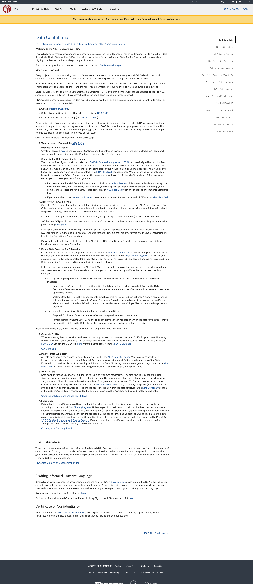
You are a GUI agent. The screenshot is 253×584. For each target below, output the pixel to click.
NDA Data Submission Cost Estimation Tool (57, 463)
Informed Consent (63, 44)
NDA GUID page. (123, 344)
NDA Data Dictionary (118, 252)
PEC (249, 2)
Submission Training (115, 44)
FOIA (126, 573)
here (63, 151)
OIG (134, 573)
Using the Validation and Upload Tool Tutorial (64, 396)
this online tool (120, 183)
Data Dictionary (150, 388)
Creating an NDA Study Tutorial (57, 428)
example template (105, 384)
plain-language (118, 482)
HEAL (232, 2)
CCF (203, 2)
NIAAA (221, 2)
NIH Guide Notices (156, 533)
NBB (241, 2)
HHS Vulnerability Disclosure (152, 573)
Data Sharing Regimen (136, 256)
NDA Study (61, 225)
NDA (182, 2)
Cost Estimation (43, 44)
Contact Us (158, 566)
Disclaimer (145, 566)
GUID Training (48, 349)
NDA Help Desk (104, 172)
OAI (211, 2)
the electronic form (82, 197)
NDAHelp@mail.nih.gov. (110, 65)
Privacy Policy (130, 566)
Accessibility (114, 573)
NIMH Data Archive (9, 2)
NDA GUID (47, 344)
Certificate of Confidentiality (88, 44)
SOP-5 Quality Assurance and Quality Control (65, 420)
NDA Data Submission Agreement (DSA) (108, 162)
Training (118, 566)
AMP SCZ (193, 2)
